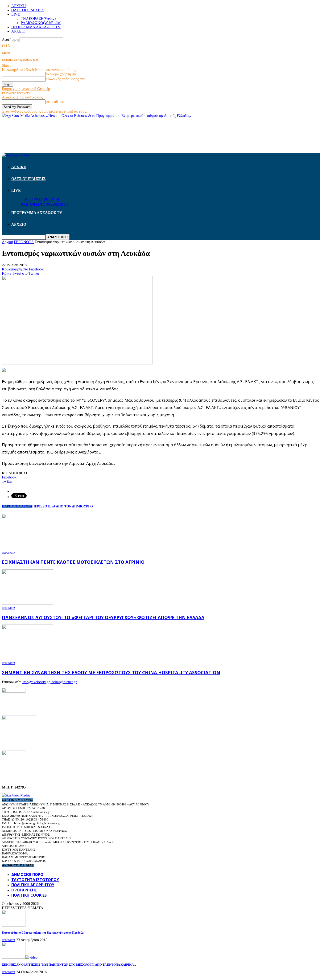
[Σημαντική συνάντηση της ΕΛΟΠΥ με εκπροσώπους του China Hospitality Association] (27, 659)
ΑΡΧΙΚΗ (18, 6)
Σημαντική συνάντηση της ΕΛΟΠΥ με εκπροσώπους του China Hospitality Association (111, 672)
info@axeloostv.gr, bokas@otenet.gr (49, 682)
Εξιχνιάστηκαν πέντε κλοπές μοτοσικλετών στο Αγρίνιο (73, 562)
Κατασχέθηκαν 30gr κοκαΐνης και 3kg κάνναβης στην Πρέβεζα (42, 932)
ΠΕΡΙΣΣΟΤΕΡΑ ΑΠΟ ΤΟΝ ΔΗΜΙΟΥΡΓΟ (62, 506)
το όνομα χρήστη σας (61, 74)
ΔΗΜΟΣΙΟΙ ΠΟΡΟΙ (28, 874)
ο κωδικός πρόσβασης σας (65, 79)
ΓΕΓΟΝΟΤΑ (8, 552)
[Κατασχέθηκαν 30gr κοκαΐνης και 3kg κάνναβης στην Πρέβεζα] (13, 925)
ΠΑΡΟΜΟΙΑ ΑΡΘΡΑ (17, 506)
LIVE (15, 14)
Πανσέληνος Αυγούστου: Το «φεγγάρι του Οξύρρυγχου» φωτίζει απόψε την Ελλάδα (103, 617)
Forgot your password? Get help (26, 89)
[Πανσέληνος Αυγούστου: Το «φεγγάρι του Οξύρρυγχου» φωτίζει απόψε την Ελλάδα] (27, 603)
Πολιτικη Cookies (29, 895)
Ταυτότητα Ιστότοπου (35, 879)
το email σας (54, 102)
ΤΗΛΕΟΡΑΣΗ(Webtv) (38, 18)
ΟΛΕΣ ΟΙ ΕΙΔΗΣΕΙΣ (27, 10)
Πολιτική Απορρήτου (32, 884)
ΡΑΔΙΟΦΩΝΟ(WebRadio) (41, 23)
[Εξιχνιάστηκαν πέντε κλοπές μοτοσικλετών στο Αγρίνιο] (27, 548)
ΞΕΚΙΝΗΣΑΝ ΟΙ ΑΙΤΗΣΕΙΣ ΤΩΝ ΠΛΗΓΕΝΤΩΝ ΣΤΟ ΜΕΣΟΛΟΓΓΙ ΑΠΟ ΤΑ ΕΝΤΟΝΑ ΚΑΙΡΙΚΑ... (69, 964)
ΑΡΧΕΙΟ (18, 31)
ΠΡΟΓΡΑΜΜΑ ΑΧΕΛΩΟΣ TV (36, 27)
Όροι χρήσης (24, 890)
